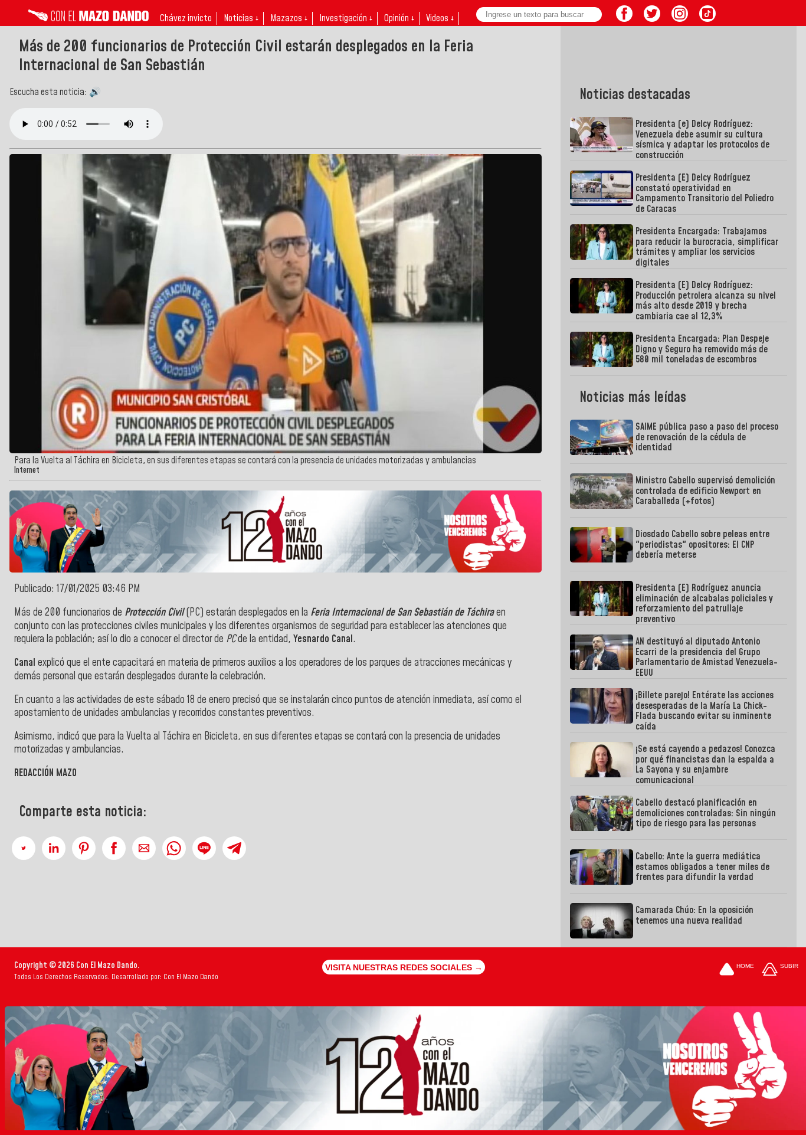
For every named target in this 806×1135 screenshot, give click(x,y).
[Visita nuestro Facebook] (624, 18)
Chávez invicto (186, 18)
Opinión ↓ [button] (399, 18)
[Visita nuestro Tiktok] (707, 18)
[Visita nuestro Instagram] (679, 18)
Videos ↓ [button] (440, 18)
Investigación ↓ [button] (345, 18)
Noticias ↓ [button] (241, 18)
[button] (23, 848)
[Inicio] (88, 18)
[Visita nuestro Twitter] (652, 18)
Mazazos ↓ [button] (288, 18)
